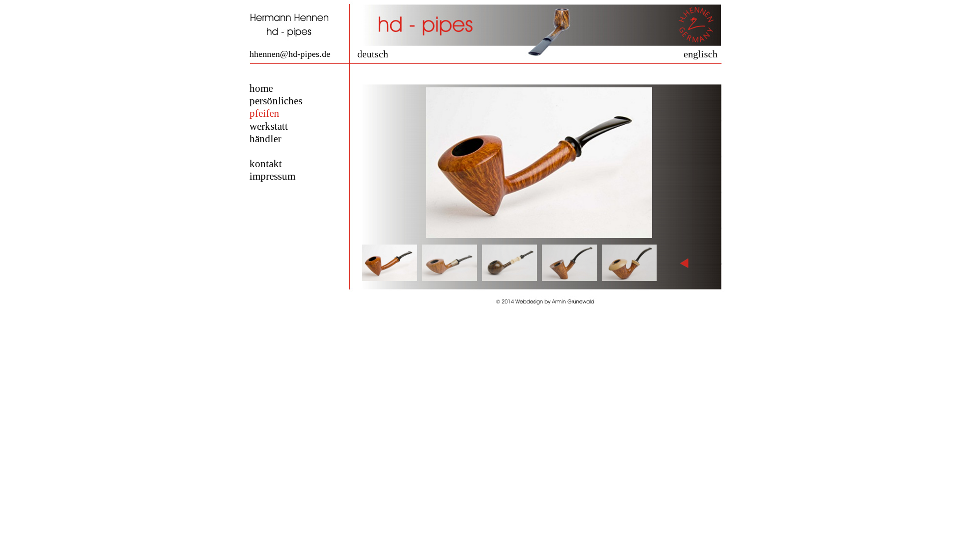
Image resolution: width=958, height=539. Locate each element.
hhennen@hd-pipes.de (289, 54)
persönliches (275, 101)
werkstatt (268, 126)
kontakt (265, 164)
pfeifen (264, 113)
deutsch (372, 53)
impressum (272, 176)
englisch (701, 53)
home (261, 88)
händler (265, 139)
